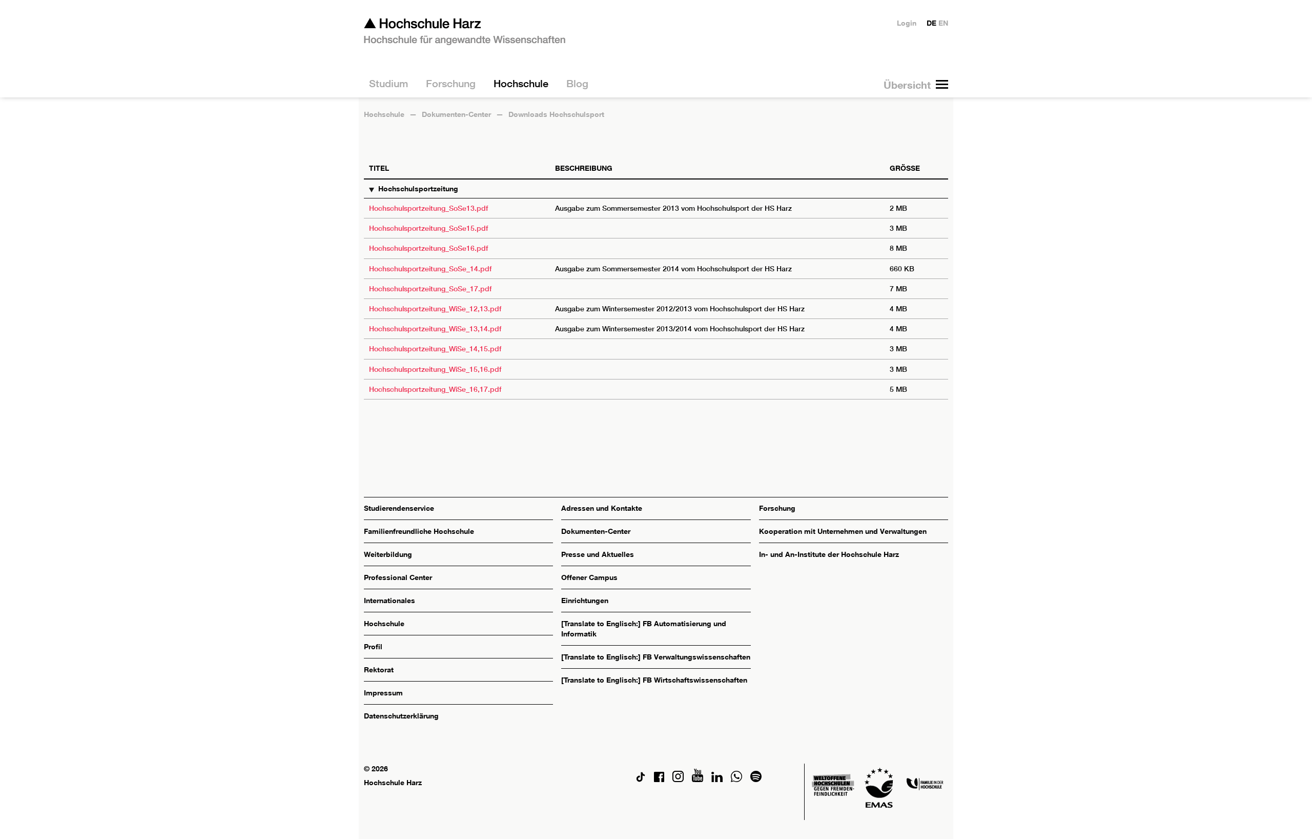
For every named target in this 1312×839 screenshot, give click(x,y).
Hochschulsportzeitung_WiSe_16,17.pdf (435, 389)
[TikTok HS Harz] (641, 779)
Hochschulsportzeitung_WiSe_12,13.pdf (435, 308)
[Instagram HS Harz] (678, 779)
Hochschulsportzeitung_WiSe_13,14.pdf (435, 328)
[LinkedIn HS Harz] (717, 779)
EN (943, 22)
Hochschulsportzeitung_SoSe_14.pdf (430, 268)
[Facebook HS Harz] (659, 779)
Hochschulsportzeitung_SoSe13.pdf (428, 208)
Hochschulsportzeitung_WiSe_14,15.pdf (435, 348)
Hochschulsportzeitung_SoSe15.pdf (428, 228)
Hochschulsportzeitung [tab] (418, 188)
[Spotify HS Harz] (756, 779)
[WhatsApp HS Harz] (736, 779)
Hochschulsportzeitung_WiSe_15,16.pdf (435, 369)
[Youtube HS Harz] (697, 779)
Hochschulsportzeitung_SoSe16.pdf (428, 248)
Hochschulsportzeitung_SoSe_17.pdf (430, 288)
